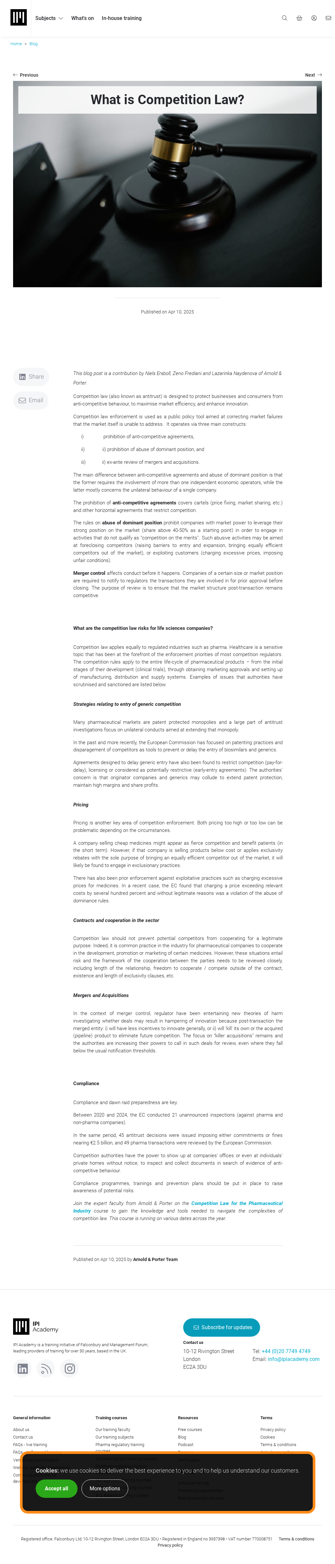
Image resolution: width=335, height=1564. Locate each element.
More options (105, 1488)
